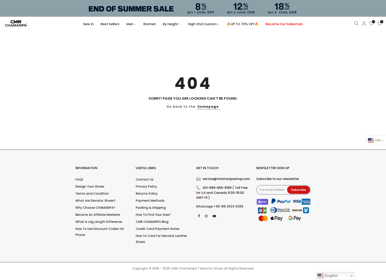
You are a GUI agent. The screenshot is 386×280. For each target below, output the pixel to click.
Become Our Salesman (284, 24)
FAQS (79, 179)
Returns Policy (147, 193)
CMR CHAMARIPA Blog (152, 222)
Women (149, 24)
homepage (208, 106)
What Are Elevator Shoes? (95, 200)
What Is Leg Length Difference (98, 222)
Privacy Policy (146, 186)
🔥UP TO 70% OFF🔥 (243, 24)
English (331, 276)
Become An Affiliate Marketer (97, 215)
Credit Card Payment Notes (158, 229)
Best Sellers (110, 24)
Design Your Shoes (89, 186)
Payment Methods (150, 200)
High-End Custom (202, 24)
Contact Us (145, 179)
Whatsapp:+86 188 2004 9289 (219, 206)
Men (129, 24)
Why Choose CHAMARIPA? (95, 208)
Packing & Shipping (151, 208)
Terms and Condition (92, 193)
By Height (170, 24)
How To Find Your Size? (153, 215)
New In (88, 24)
